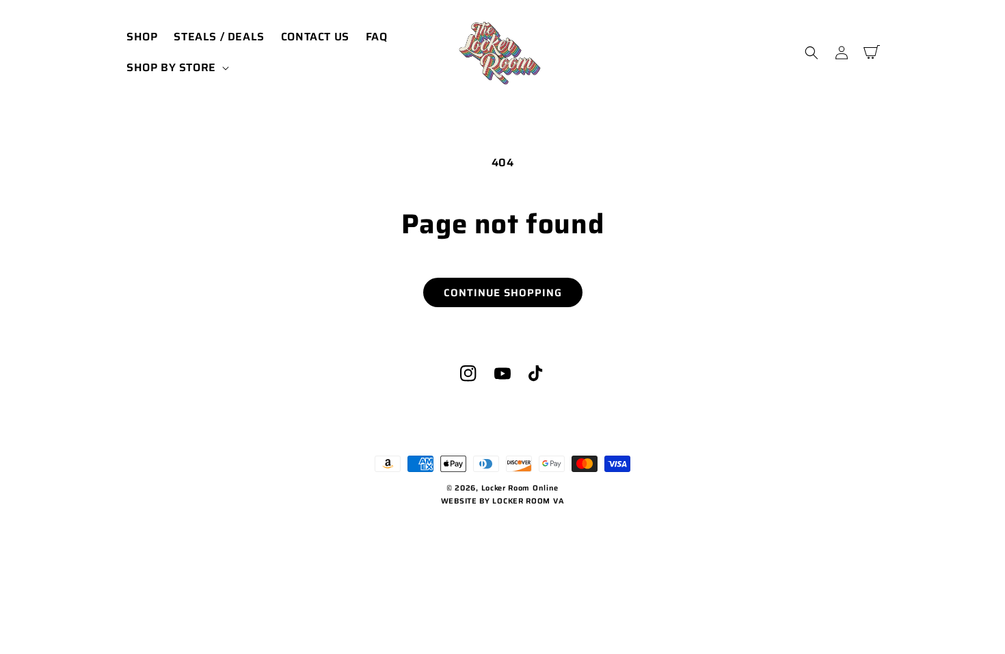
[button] (176, 68)
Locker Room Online (520, 488)
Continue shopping (503, 293)
